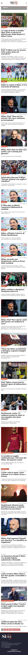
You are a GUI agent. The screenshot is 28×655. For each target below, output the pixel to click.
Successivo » (16, 629)
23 (10, 629)
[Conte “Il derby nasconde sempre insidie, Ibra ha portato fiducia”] (14, 9)
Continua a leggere (22, 28)
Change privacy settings (14, 651)
